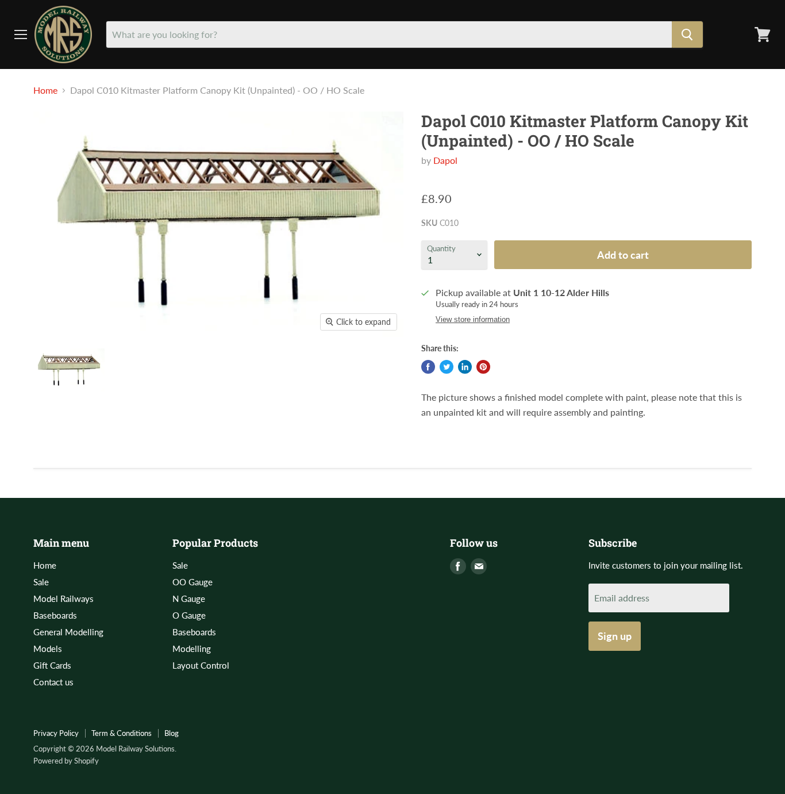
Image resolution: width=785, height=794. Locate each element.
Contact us (53, 682)
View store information (473, 320)
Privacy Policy (56, 733)
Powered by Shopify (66, 760)
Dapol (445, 160)
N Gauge (188, 598)
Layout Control (200, 665)
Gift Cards (52, 665)
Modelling (191, 648)
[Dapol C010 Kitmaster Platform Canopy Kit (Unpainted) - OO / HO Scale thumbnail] (69, 370)
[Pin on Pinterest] (483, 367)
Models (47, 648)
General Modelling (68, 632)
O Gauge (189, 615)
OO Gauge (192, 582)
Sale (41, 582)
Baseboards (55, 615)
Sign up (615, 636)
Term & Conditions (121, 733)
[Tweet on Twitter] (446, 367)
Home (45, 90)
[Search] (687, 34)
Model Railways (63, 598)
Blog (171, 733)
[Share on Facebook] (428, 367)
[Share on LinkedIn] (465, 367)
